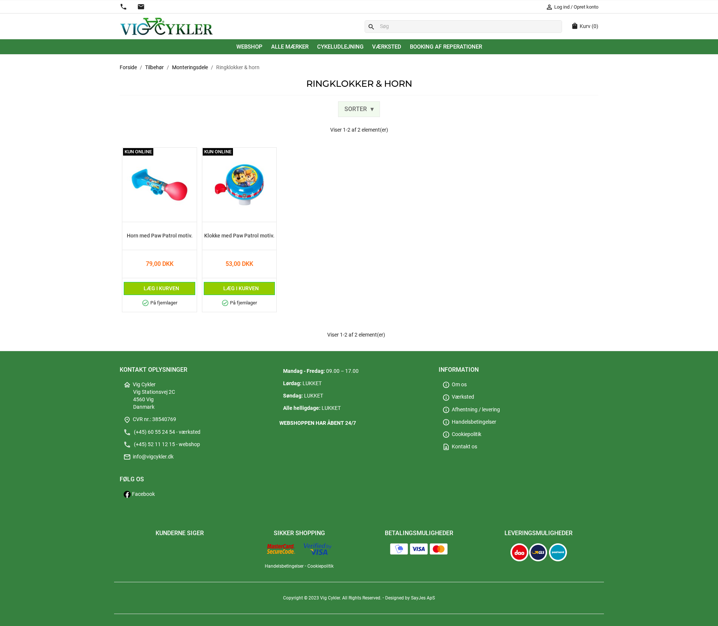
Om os (454, 384)
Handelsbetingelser (469, 422)
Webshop (249, 46)
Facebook (143, 494)
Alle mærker (290, 46)
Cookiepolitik (461, 434)
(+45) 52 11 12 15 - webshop (161, 444)
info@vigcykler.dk (148, 457)
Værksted (386, 46)
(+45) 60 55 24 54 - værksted (161, 432)
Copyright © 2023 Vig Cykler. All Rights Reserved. (333, 598)
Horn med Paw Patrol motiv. (160, 236)
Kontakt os (459, 447)
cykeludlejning (340, 46)
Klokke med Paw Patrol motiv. (239, 236)
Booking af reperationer (446, 46)
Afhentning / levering (471, 409)
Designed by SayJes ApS (410, 598)
